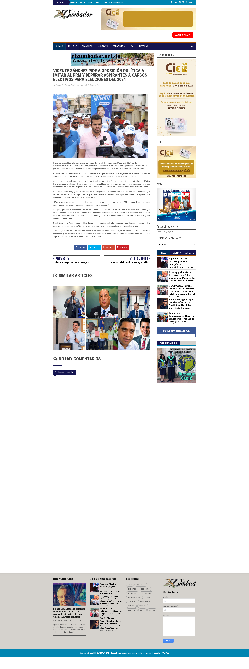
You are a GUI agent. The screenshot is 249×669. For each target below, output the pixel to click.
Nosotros (143, 46)
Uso (131, 46)
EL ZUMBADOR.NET (102, 653)
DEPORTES (132, 589)
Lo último (72, 46)
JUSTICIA (131, 602)
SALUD (152, 610)
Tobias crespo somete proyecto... (73, 262)
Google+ (109, 247)
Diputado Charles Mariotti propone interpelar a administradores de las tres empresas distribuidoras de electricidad (99, 2)
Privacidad (118, 46)
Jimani (148, 597)
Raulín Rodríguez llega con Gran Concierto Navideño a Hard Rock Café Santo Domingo (181, 303)
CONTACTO (141, 585)
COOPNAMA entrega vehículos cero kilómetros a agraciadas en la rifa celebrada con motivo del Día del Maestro (182, 291)
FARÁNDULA (146, 593)
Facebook (81, 247)
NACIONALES (145, 602)
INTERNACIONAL (134, 597)
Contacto (103, 46)
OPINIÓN (131, 606)
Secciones (87, 46)
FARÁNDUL (132, 593)
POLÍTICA (142, 606)
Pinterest (123, 247)
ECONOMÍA (145, 589)
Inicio (60, 46)
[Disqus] (103, 465)
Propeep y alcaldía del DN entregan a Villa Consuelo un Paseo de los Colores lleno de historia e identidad (182, 278)
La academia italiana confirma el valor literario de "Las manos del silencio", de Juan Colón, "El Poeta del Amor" (69, 612)
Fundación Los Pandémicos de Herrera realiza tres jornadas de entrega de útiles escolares (181, 319)
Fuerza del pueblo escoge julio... (130, 262)
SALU (142, 610)
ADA (130, 585)
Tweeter (96, 247)
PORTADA (132, 610)
